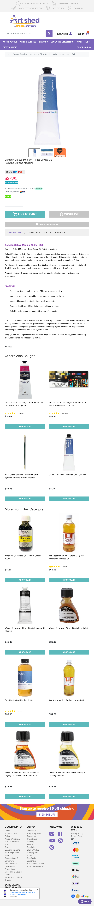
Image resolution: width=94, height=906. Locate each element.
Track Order (32, 839)
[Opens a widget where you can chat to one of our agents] (85, 902)
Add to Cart (27, 214)
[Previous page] (6, 105)
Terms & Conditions (13, 877)
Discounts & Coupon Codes (14, 873)
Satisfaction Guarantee (32, 859)
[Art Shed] (24, 21)
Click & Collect (33, 850)
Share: (9, 172)
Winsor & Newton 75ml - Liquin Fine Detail (68, 628)
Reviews (60, 232)
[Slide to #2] (60, 152)
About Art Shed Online (11, 834)
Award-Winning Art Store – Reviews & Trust (13, 842)
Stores (8, 847)
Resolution (31, 847)
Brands (8, 880)
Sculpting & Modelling (62, 42)
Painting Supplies (27, 42)
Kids (87, 42)
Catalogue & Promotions (10, 867)
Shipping (31, 841)
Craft (79, 42)
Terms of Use (76, 836)
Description (16, 232)
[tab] (16, 232)
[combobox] (29, 33)
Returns (30, 844)
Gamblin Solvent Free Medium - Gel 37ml (68, 474)
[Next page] (88, 105)
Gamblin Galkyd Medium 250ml (19, 700)
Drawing (43, 42)
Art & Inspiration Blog (12, 854)
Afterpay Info (32, 852)
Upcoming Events (12, 850)
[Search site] (49, 33)
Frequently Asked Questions (34, 834)
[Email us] (53, 834)
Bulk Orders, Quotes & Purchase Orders (35, 864)
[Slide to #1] (34, 152)
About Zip (31, 855)
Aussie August (10, 42)
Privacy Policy (77, 833)
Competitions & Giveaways (11, 859)
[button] (69, 214)
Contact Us (31, 830)
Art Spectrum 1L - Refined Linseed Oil (66, 700)
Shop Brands (83, 47)
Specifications (40, 232)
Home (7, 830)
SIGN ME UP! (47, 815)
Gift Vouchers (10, 47)
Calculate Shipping (48, 224)
